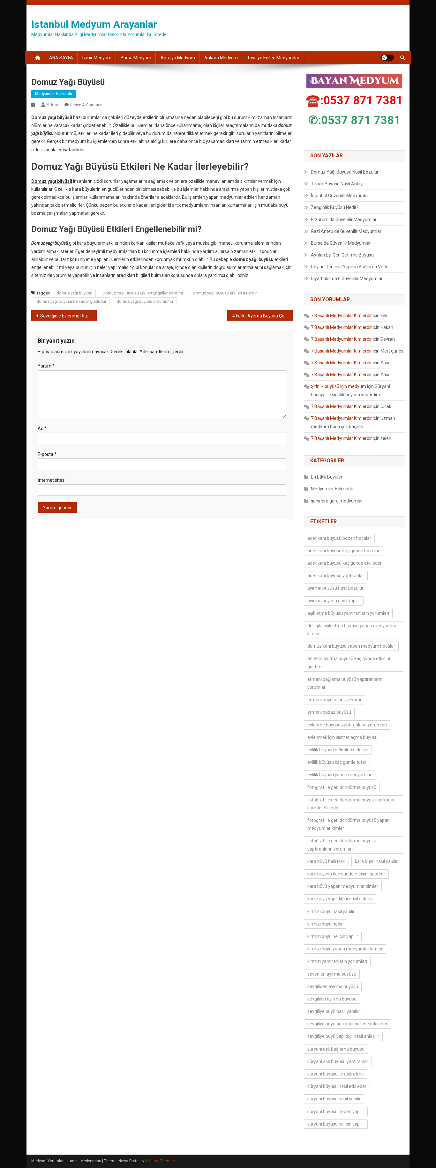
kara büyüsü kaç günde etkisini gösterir (346, 873)
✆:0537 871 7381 (354, 120)
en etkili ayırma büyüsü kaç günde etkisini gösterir (348, 662)
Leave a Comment (87, 104)
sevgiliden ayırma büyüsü (332, 986)
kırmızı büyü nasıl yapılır (331, 911)
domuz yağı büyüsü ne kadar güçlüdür (71, 301)
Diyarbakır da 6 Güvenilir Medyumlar (347, 278)
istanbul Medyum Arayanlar (94, 24)
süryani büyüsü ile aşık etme (335, 1073)
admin (53, 104)
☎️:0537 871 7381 (354, 100)
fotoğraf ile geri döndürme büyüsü (341, 787)
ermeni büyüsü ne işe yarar (334, 699)
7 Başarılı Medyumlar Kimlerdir (341, 315)
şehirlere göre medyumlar (337, 500)
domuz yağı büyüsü (74, 293)
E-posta (47, 454)
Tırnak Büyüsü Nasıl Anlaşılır (339, 183)
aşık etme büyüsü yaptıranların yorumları (348, 613)
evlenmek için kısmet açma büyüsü (342, 737)
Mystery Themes (160, 1161)
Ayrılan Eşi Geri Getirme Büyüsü (342, 254)
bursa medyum (136, 57)
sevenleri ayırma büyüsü (331, 974)
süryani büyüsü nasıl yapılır (334, 1098)
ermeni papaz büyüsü (329, 712)
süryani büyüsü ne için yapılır (335, 1124)
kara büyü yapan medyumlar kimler (342, 886)
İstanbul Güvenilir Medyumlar (340, 195)
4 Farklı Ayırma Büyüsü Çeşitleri (262, 315)
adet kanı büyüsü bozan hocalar (339, 538)
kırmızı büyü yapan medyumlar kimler (345, 948)
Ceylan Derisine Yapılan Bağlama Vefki (349, 266)
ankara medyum (221, 57)
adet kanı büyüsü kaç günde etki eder (344, 563)
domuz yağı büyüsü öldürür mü (145, 301)
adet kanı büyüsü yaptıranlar (335, 575)
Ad (42, 428)
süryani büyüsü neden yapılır (335, 1111)
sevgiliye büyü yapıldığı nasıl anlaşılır (343, 1036)
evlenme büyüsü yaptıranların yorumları (347, 724)
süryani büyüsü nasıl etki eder (336, 1086)
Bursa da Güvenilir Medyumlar (341, 243)
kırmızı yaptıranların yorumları (337, 961)
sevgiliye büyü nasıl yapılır (332, 1011)
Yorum (46, 365)
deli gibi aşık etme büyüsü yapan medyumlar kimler (351, 629)
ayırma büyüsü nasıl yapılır (333, 600)
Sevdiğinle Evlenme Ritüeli (66, 315)
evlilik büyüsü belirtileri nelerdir (337, 749)
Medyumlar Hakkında (53, 94)
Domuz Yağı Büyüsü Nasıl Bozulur (345, 172)
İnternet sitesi (51, 480)
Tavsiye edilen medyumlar (273, 57)
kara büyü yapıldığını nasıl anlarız (340, 898)
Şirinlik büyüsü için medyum (338, 386)
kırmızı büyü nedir (325, 923)
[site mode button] (387, 58)
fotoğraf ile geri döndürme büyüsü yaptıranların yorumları (341, 844)
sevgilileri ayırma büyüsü (332, 998)
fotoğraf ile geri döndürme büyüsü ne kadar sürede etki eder (351, 803)
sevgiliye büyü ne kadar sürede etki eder (347, 1023)
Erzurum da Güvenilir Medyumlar (344, 219)
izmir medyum (96, 57)
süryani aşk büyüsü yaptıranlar (337, 1061)
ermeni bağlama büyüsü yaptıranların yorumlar (344, 683)
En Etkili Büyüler (326, 477)
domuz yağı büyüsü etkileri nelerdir (225, 293)
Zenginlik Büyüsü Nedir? (335, 207)
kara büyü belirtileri (326, 861)
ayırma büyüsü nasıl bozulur (335, 588)
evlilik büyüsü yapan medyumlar (339, 774)
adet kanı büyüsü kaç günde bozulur (343, 550)
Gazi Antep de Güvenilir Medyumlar (346, 231)
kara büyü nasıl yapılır (376, 861)
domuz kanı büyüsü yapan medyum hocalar (351, 646)
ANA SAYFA (61, 57)
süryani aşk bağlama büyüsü (336, 1049)
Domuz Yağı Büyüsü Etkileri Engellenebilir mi (142, 293)
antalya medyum (178, 57)
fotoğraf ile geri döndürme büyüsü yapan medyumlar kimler (348, 824)
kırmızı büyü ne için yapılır (332, 936)
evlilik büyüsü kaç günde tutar (336, 762)
